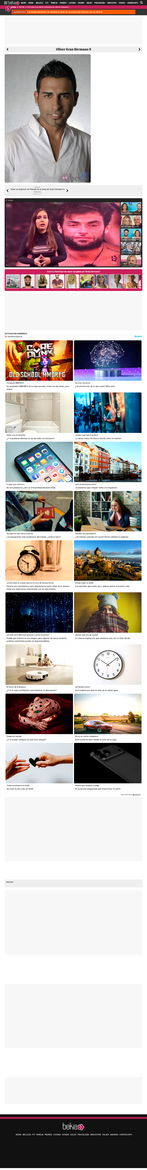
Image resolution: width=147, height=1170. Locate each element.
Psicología (83, 1134)
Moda (18, 1134)
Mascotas (95, 1134)
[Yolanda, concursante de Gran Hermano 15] (42, 281)
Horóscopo (125, 1134)
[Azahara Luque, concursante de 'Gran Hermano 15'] (72, 281)
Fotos (21, 7)
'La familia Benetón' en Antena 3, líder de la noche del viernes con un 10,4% (58, 11)
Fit (33, 1134)
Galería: (73, 271)
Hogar (65, 1134)
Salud (73, 1134)
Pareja (39, 1134)
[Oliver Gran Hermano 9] (116, 281)
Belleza (27, 1134)
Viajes (105, 1134)
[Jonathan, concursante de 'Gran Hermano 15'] (57, 281)
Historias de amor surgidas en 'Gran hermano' (48, 7)
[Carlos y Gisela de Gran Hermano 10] (87, 281)
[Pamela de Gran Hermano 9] (131, 281)
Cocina (57, 1134)
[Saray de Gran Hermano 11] (101, 281)
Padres (48, 1134)
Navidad (114, 1134)
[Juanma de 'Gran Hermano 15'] (28, 281)
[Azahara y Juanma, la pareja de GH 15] (13, 281)
